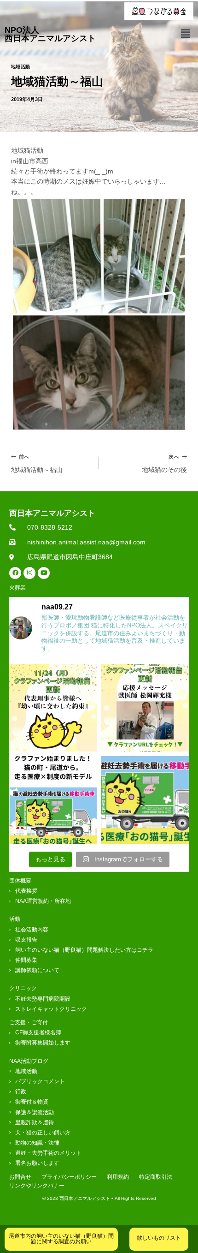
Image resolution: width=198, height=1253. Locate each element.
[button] (185, 33)
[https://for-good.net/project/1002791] (53, 800)
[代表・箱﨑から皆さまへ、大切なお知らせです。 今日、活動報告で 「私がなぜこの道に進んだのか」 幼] (53, 708)
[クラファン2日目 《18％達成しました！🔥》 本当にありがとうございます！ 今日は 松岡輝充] (145, 708)
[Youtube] (44, 573)
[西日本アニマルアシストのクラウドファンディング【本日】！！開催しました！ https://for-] (145, 800)
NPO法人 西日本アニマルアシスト (50, 34)
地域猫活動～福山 (37, 463)
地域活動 (20, 66)
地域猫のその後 (164, 463)
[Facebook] (15, 573)
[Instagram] (29, 573)
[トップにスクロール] (185, 1217)
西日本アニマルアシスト (52, 513)
